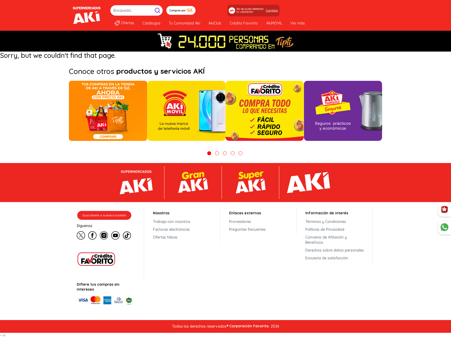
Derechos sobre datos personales (334, 250)
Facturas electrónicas (171, 229)
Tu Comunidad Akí (184, 23)
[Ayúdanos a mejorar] (444, 210)
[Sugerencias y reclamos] (444, 228)
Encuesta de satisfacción (326, 258)
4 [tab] (233, 153)
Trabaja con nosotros (171, 221)
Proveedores (240, 221)
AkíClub (215, 23)
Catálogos (152, 23)
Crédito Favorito (244, 23)
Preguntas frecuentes (247, 229)
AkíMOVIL (274, 23)
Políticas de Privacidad (324, 229)
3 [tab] (225, 153)
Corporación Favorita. (249, 326)
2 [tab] (217, 153)
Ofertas (127, 23)
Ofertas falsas (165, 237)
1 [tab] (209, 153)
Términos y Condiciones (325, 221)
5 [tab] (240, 153)
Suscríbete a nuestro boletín (104, 215)
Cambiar (272, 10)
